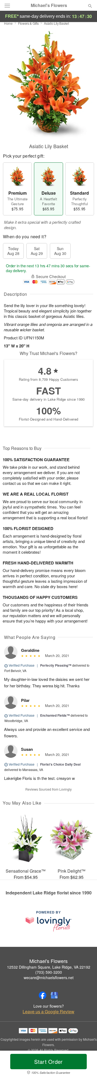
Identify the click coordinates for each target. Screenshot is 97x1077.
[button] (85, 1065)
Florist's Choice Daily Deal (60, 764)
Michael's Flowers (49, 5)
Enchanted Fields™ (55, 715)
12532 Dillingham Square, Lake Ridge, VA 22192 (48, 967)
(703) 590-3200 (48, 972)
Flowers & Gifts (28, 23)
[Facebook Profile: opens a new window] (42, 995)
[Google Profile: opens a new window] (54, 995)
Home (8, 23)
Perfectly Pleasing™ (55, 665)
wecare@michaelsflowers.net (49, 977)
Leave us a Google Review (48, 1012)
